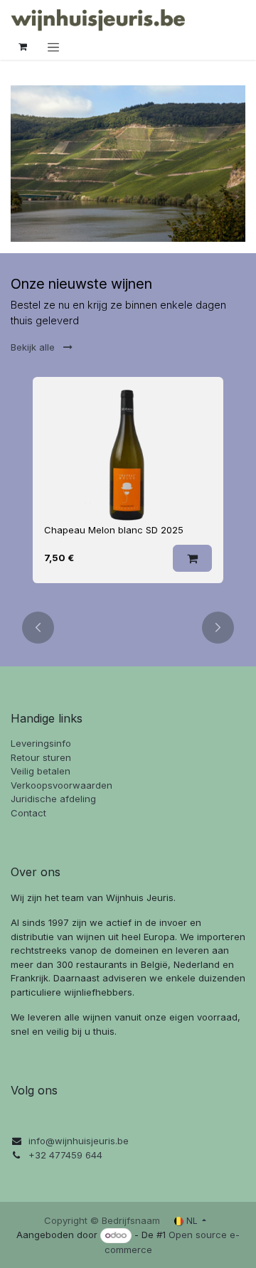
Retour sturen (41, 757)
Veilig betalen (40, 771)
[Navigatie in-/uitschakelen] (53, 47)
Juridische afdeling (53, 798)
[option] (128, 485)
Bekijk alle (34, 347)
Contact (28, 813)
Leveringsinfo (41, 743)
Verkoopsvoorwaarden (61, 785)
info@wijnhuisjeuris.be (78, 1140)
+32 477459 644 (65, 1155)
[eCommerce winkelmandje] (23, 47)
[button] (192, 558)
